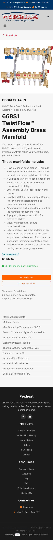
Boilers (26, 445)
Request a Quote (26, 469)
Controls (26, 454)
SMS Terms (30, 531)
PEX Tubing (26, 450)
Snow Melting (26, 440)
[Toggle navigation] (5, 25)
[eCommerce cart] (48, 17)
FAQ (26, 483)
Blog (26, 478)
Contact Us (26, 493)
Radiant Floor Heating (26, 435)
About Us (26, 473)
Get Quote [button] (28, 277)
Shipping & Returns (26, 488)
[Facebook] (23, 416)
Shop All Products (26, 430)
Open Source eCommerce (38, 535)
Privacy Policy (37, 528)
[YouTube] (30, 416)
